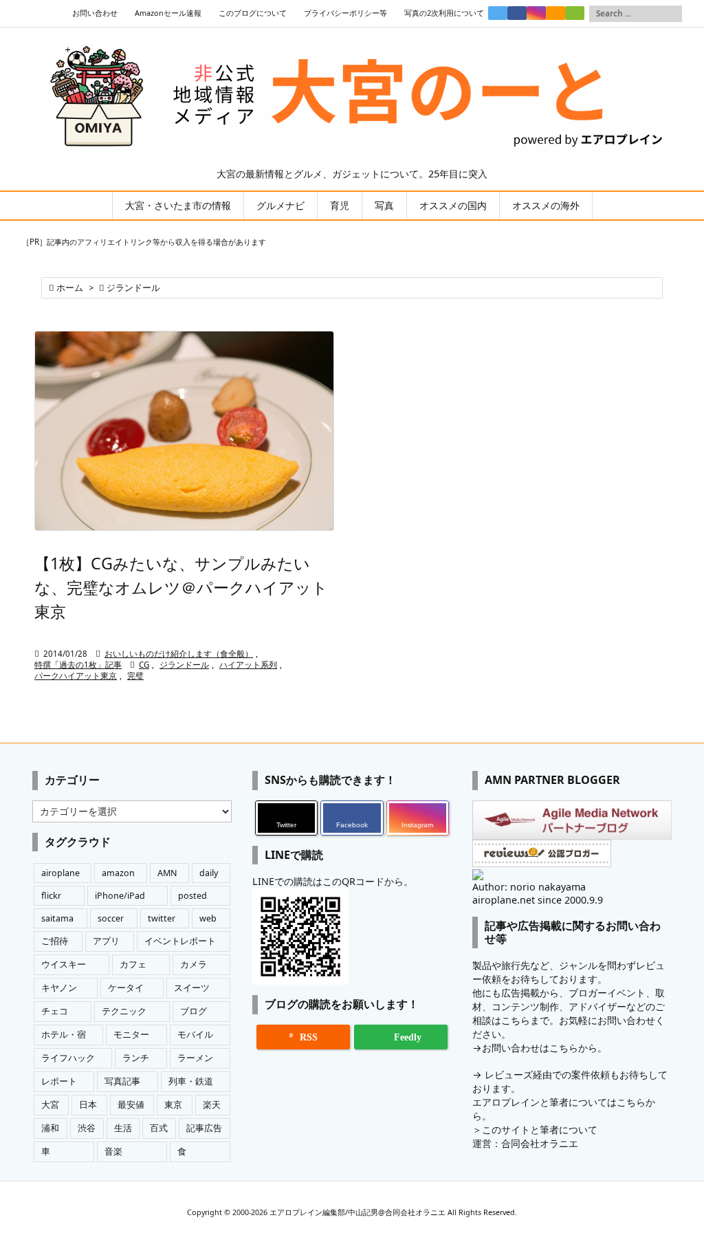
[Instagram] (536, 13)
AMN (167, 873)
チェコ (54, 1011)
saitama (57, 918)
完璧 (135, 675)
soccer (111, 918)
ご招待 (54, 941)
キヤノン (59, 988)
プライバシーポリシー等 (345, 13)
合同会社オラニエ (539, 1143)
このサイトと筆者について (539, 1129)
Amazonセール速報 (168, 13)
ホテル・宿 (63, 1034)
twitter (161, 918)
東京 (173, 1105)
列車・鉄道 (190, 1081)
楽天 (212, 1105)
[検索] (671, 14)
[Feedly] (574, 13)
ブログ (193, 1011)
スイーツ (192, 988)
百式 (159, 1128)
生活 (123, 1128)
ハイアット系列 (248, 664)
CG (144, 664)
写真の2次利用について (444, 13)
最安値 (131, 1105)
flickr (51, 896)
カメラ (193, 964)
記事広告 (204, 1128)
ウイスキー (63, 964)
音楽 (113, 1151)
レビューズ (509, 1074)
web (208, 918)
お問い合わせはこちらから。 (544, 1047)
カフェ (133, 964)
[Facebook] (517, 13)
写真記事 (122, 1081)
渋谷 (87, 1128)
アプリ (106, 941)
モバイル (195, 1034)
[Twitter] (497, 13)
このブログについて (253, 13)
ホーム (69, 288)
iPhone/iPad (120, 896)
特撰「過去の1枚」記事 (78, 664)
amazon (118, 873)
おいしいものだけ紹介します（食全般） (178, 653)
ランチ (135, 1058)
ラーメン (195, 1058)
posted (192, 896)
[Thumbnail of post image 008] (184, 431)
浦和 (50, 1128)
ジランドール (184, 664)
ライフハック (68, 1058)
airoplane (60, 873)
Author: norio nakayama (529, 886)
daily (208, 873)
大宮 (50, 1105)
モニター (131, 1034)
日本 (88, 1105)
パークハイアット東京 (75, 675)
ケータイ (126, 988)
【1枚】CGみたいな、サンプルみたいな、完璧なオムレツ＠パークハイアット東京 (181, 587)
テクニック (124, 1011)
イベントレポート (180, 941)
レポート (59, 1081)
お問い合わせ (95, 13)
